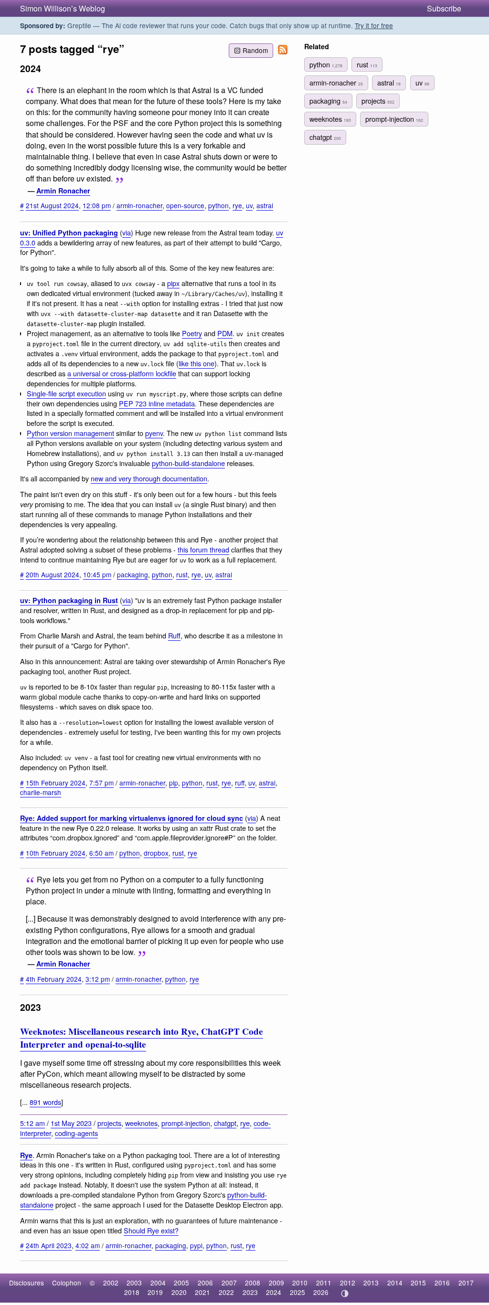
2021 (202, 1292)
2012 (347, 1282)
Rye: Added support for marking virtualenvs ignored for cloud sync (131, 818)
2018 (131, 1292)
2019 (155, 1292)
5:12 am (32, 1123)
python (218, 205)
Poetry (192, 333)
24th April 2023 (49, 1245)
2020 (179, 1292)
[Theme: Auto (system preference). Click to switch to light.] (344, 1293)
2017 (466, 1282)
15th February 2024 (55, 782)
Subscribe (444, 8)
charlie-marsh (40, 792)
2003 (134, 1282)
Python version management (70, 433)
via (126, 232)
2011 (323, 1282)
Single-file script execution (66, 393)
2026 (321, 1292)
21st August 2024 (52, 205)
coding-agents (76, 1133)
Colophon (66, 1282)
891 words (45, 1102)
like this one (196, 363)
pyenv (154, 433)
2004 (158, 1282)
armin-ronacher (139, 205)
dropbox (156, 853)
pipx (173, 283)
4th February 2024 (54, 979)
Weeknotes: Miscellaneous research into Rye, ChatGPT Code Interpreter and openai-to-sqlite (141, 1038)
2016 (442, 1282)
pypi (196, 1245)
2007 (229, 1282)
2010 (300, 1282)
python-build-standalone (188, 463)
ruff (239, 782)
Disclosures (26, 1282)
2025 (297, 1292)
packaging (132, 574)
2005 (181, 1282)
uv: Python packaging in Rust (69, 600)
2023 (250, 1292)
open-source (185, 205)
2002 (110, 1282)
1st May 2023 (71, 1123)
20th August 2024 (52, 574)
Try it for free (374, 25)
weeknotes (141, 1123)
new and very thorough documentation (149, 478)
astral (264, 205)
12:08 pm (97, 205)
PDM (225, 333)
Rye (26, 1155)
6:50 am (101, 853)
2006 (205, 1282)
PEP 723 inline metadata (157, 403)
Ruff (174, 635)
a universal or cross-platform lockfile (121, 373)
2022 (226, 1292)
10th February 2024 (55, 853)
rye (237, 205)
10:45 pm (97, 574)
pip (173, 782)
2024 (273, 1292)
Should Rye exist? (151, 1230)
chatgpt (225, 1123)
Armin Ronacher (63, 190)
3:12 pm (97, 979)
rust (182, 574)
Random (255, 50)
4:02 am (87, 1245)
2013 (371, 1282)
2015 (418, 1282)
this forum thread (203, 549)
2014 (395, 1282)
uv (249, 205)
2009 (276, 1282)
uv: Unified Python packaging (69, 232)
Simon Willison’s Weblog (62, 8)
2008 (252, 1282)
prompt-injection (185, 1123)
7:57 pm (101, 782)
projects (109, 1123)
